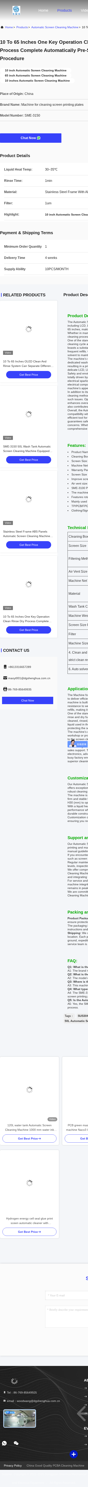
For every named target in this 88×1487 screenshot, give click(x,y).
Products (64, 10)
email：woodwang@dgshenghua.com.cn (33, 1401)
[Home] (16, 10)
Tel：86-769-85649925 (21, 1392)
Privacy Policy (13, 1465)
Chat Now (28, 138)
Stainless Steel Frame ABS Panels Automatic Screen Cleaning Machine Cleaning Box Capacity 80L (26, 536)
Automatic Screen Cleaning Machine (54, 27)
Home (43, 10)
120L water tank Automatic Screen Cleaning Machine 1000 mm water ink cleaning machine (29, 1128)
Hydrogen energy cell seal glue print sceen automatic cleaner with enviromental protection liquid (29, 1221)
